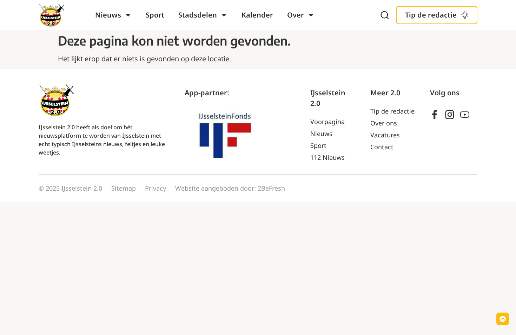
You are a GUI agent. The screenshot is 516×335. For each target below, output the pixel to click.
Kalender (257, 15)
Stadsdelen (197, 15)
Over (295, 15)
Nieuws (108, 15)
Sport (155, 15)
